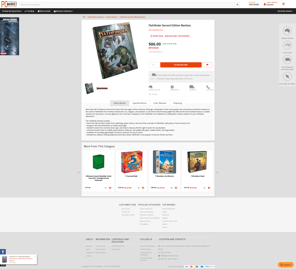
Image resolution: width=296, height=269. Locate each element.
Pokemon (165, 215)
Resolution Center (128, 215)
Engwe (164, 212)
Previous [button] (78, 172)
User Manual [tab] (160, 103)
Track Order (126, 212)
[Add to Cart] (110, 188)
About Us (89, 246)
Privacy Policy (100, 249)
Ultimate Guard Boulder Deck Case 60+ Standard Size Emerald (98, 178)
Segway (165, 218)
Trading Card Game (146, 215)
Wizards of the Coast (169, 221)
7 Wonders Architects (164, 176)
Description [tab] (120, 103)
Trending (30, 11)
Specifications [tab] (139, 103)
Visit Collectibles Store (156, 30)
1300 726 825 (165, 252)
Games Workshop (146, 209)
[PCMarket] (9, 4)
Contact (88, 256)
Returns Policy (101, 252)
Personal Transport (146, 212)
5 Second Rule (131, 176)
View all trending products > (146, 259)
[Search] (237, 4)
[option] (115, 50)
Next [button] (217, 172)
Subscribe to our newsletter (146, 253)
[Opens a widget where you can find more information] (286, 265)
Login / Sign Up (272, 2)
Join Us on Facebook (147, 246)
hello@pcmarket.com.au (169, 256)
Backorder (182, 64)
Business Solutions (64, 11)
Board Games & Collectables (150, 218)
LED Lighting (144, 224)
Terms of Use (100, 246)
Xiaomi (164, 227)
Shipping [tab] (177, 103)
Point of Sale (116, 249)
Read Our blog (145, 249)
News (88, 249)
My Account (126, 209)
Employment (90, 252)
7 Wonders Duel (197, 176)
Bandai (164, 224)
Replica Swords (145, 221)
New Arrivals (44, 11)
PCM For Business (118, 246)
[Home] (84, 17)
